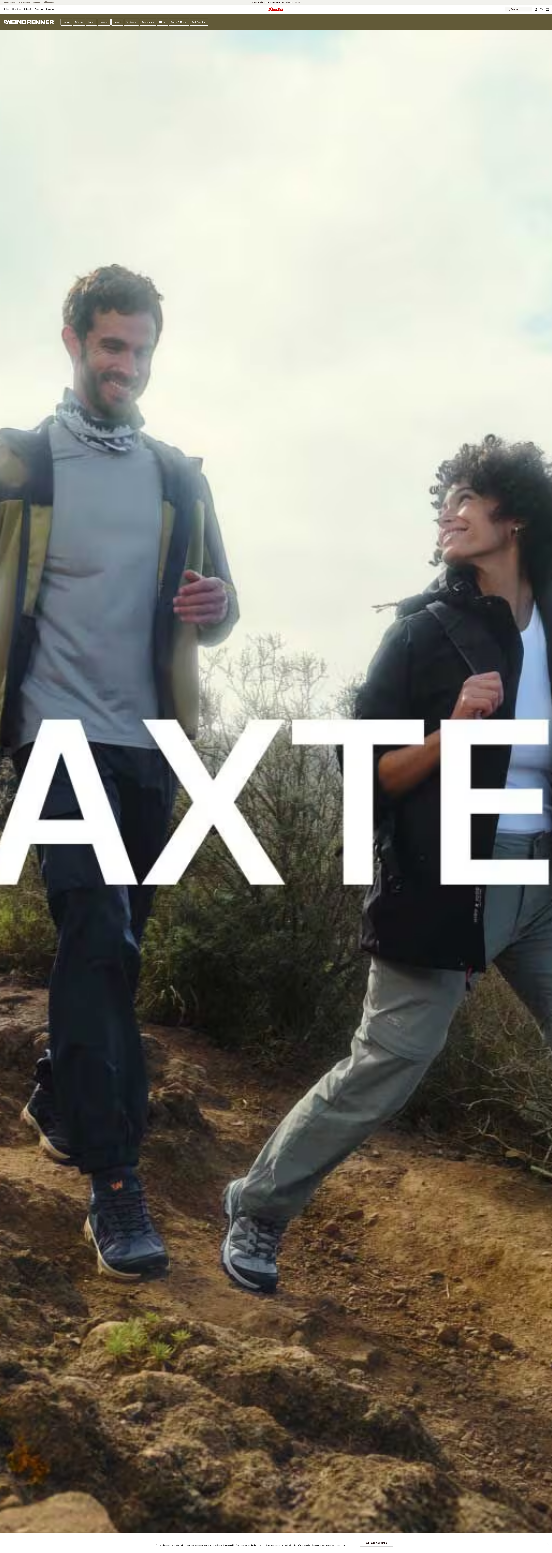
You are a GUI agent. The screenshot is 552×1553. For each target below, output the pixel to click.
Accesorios (148, 22)
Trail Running (199, 22)
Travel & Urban (178, 22)
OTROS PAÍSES (379, 1543)
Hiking (162, 22)
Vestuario (131, 22)
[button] (6, 9)
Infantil (117, 22)
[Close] (548, 1544)
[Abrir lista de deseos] (541, 9)
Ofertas (79, 22)
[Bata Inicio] (276, 9)
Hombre (104, 22)
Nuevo (66, 22)
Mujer (91, 22)
